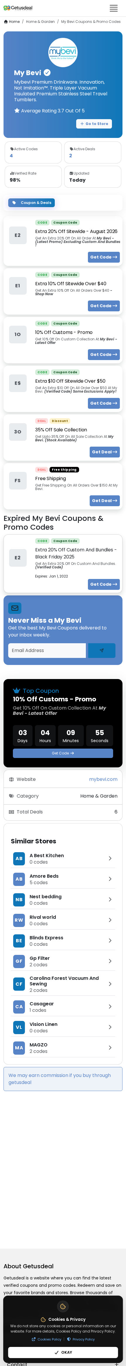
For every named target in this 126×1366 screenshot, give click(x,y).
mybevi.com (103, 779)
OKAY (66, 1352)
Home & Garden (40, 21)
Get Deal (102, 452)
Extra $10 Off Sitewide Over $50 (70, 381)
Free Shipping (50, 478)
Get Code (60, 753)
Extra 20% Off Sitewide (76, 231)
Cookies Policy (49, 1339)
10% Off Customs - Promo (64, 332)
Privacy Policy (84, 1339)
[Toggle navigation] (113, 8)
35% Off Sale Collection (61, 429)
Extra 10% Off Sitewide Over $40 (70, 283)
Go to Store (97, 123)
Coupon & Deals (36, 202)
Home (14, 21)
